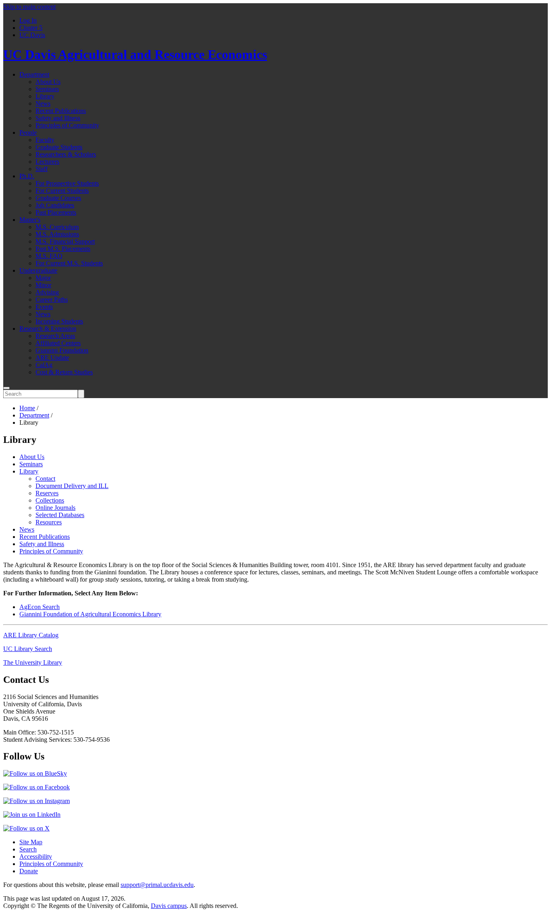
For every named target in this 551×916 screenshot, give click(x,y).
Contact (45, 478)
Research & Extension (47, 328)
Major (43, 277)
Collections (49, 500)
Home (27, 408)
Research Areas (55, 335)
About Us (48, 81)
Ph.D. (26, 176)
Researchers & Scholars (65, 154)
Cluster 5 (30, 27)
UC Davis (32, 34)
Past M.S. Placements (62, 248)
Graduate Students (58, 147)
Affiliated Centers (58, 343)
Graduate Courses (58, 197)
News (42, 103)
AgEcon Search (39, 606)
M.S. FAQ (49, 255)
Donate (28, 871)
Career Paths (51, 299)
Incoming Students (59, 321)
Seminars (47, 89)
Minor (43, 285)
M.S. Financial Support (65, 241)
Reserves (46, 493)
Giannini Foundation (61, 350)
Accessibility (35, 856)
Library (44, 96)
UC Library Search (27, 648)
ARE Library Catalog (30, 635)
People (28, 132)
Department (34, 74)
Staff (41, 168)
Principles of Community (67, 125)
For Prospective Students (67, 183)
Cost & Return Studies (64, 372)
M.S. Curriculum (57, 226)
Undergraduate (38, 270)
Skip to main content (29, 6)
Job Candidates (54, 205)
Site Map (30, 842)
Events (44, 306)
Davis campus (169, 905)
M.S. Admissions (57, 234)
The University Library (32, 662)
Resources (48, 522)
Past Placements (55, 212)
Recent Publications (60, 110)
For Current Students (62, 190)
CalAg (43, 364)
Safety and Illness (57, 118)
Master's (29, 219)
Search (28, 849)
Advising (47, 292)
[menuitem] (283, 20)
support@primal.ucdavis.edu (157, 884)
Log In (28, 20)
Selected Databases (59, 514)
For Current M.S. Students (69, 263)
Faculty (44, 139)
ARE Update (52, 357)
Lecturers (47, 161)
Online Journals (55, 507)
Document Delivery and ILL (72, 485)
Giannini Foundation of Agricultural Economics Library (90, 614)
